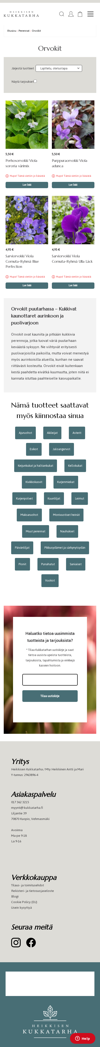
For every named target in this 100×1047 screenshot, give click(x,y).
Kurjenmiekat (65, 482)
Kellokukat (75, 466)
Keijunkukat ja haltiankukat (35, 466)
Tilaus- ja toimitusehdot (27, 885)
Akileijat (52, 433)
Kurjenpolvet (24, 498)
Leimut (79, 498)
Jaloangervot (61, 449)
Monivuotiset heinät (66, 515)
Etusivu (11, 30)
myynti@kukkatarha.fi (27, 808)
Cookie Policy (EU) (24, 902)
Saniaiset (76, 564)
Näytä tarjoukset (23, 82)
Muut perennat (35, 531)
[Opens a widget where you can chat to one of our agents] (82, 1039)
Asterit (77, 433)
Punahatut (48, 564)
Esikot (34, 449)
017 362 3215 (20, 802)
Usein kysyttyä (21, 907)
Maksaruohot (29, 515)
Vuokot (50, 580)
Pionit (22, 564)
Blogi (15, 896)
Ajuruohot (25, 433)
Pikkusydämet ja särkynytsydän (64, 548)
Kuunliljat (54, 498)
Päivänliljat (22, 548)
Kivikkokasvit (34, 482)
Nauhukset (67, 531)
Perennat (24, 30)
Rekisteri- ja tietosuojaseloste (32, 891)
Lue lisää (27, 184)
